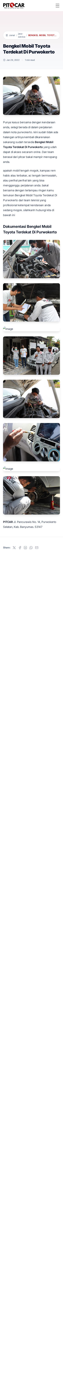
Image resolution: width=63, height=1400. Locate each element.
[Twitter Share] (14, 548)
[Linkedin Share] (25, 548)
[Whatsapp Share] (31, 548)
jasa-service (21, 35)
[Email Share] (37, 548)
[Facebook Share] (20, 548)
